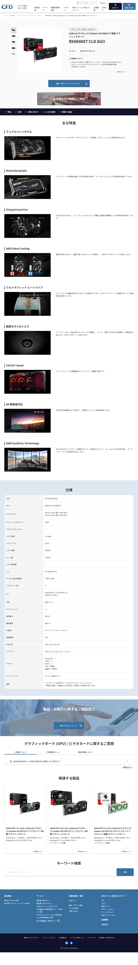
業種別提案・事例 (56, 8)
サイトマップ (92, 937)
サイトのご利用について (77, 937)
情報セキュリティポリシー (31, 937)
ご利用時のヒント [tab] (53, 752)
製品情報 (37, 8)
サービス (45, 8)
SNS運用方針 (63, 937)
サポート (66, 8)
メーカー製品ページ (52, 676)
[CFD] (7, 8)
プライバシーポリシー (49, 937)
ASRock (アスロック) (87, 51)
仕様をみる (120, 72)
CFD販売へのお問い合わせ (106, 937)
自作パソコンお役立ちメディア (81, 8)
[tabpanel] (69, 763)
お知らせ (104, 8)
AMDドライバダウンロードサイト (58, 651)
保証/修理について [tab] (85, 752)
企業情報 (96, 8)
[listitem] (128, 767)
